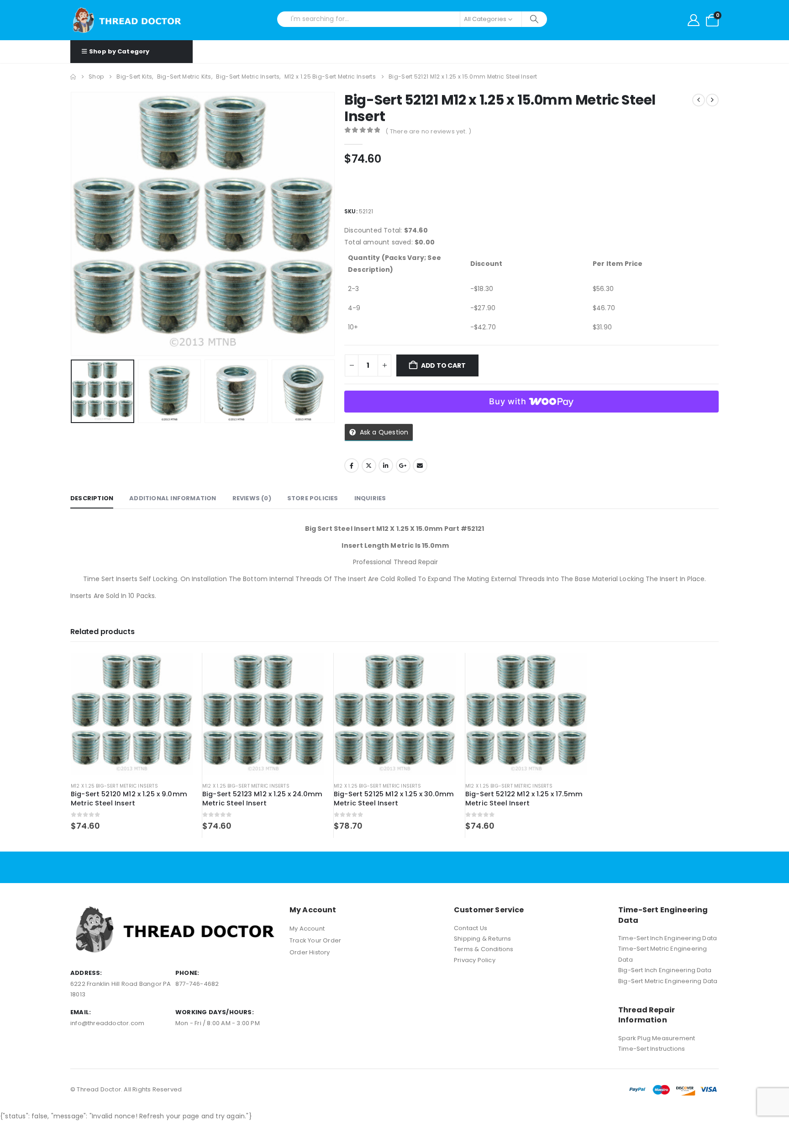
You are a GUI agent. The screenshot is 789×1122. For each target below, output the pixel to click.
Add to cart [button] (177, 668)
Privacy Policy (474, 960)
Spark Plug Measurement (656, 1038)
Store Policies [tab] (312, 498)
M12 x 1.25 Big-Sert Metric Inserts (114, 786)
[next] (712, 100)
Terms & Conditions (484, 949)
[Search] (534, 19)
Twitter (369, 465)
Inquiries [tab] (370, 498)
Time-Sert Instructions (651, 1048)
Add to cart (443, 365)
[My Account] (694, 20)
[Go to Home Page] (73, 77)
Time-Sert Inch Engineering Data (667, 938)
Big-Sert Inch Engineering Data (664, 970)
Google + (403, 465)
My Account (307, 928)
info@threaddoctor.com (107, 1023)
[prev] (698, 100)
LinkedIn (386, 465)
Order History (309, 952)
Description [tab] (91, 498)
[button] (72, 224)
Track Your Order (315, 940)
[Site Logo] (127, 20)
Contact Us (470, 928)
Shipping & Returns (482, 938)
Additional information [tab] (172, 498)
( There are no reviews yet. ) (428, 131)
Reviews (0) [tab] (251, 498)
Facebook (351, 465)
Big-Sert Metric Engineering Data (667, 981)
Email (420, 465)
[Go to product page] (132, 714)
